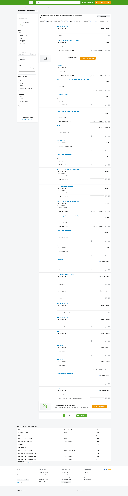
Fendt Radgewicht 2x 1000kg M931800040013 (68, 111)
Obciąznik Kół (60, 65)
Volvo (58, 388)
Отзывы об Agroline (43, 479)
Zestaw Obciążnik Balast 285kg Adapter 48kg (68, 40)
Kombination (60, 259)
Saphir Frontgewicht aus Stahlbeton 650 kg (68, 216)
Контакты (19, 477)
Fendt (58, 245)
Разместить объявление (88, 58)
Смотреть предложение (99, 406)
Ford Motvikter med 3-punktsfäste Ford (67, 274)
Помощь (19, 474)
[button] (106, 36)
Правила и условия (43, 472)
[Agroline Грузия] (22, 2)
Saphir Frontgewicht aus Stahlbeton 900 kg (68, 169)
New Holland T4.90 (22, 429)
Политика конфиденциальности (46, 474)
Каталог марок (42, 481)
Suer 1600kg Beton (62, 140)
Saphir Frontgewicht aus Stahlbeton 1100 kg (68, 201)
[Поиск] (37, 2)
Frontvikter (59, 289)
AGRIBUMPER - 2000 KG (63, 94)
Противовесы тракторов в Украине (24, 462)
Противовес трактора (62, 26)
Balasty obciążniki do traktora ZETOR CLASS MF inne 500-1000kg (73, 79)
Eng (18, 482)
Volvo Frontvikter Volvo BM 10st (65, 373)
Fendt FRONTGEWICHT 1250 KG (65, 154)
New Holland (60, 125)
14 (73, 415)
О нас (18, 472)
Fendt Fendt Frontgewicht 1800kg (65, 186)
